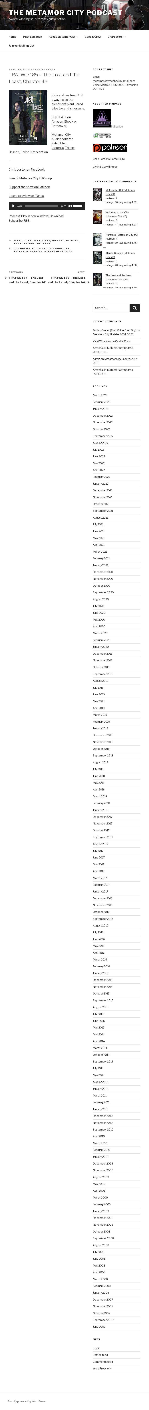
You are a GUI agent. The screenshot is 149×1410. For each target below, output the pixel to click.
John (28, 240)
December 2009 (103, 1163)
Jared (18, 240)
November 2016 (102, 905)
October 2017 (101, 830)
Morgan (72, 240)
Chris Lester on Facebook (27, 169)
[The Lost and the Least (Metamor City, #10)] (99, 280)
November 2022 (103, 422)
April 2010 (99, 1136)
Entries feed (100, 1354)
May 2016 (98, 945)
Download (57, 216)
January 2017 (100, 891)
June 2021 (99, 531)
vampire (36, 251)
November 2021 (102, 497)
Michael (58, 240)
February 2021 (101, 558)
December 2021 (102, 490)
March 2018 (100, 796)
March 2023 (100, 395)
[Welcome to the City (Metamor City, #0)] (99, 217)
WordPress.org (102, 1368)
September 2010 (103, 1129)
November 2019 (102, 660)
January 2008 (101, 1292)
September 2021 (103, 510)
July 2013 (98, 1068)
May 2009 (99, 1183)
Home (12, 36)
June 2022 (99, 456)
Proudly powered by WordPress (27, 1401)
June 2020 (99, 612)
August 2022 (100, 442)
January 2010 (100, 1156)
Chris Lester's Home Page (109, 158)
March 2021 (100, 551)
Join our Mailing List (21, 45)
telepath (21, 251)
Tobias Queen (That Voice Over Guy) (114, 330)
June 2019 (99, 694)
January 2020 (101, 646)
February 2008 (102, 1285)
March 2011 (99, 1095)
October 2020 (101, 585)
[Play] (13, 206)
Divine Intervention (34, 152)
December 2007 (103, 1299)
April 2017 (98, 871)
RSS (26, 220)
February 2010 (101, 1149)
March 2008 (100, 1279)
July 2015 (98, 1013)
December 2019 (102, 653)
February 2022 (101, 476)
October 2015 (101, 993)
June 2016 (99, 939)
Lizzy (46, 240)
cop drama (22, 248)
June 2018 (99, 776)
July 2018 (98, 769)
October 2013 (101, 1054)
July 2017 (98, 850)
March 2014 (100, 1047)
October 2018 (101, 748)
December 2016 (102, 898)
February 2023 (101, 402)
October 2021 (101, 504)
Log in (96, 1348)
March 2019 (100, 714)
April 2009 (99, 1190)
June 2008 (99, 1258)
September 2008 (103, 1238)
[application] (47, 206)
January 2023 (100, 408)
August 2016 (100, 925)
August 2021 (100, 517)
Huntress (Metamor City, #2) (122, 234)
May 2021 (98, 538)
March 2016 (100, 959)
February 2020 (101, 640)
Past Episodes (32, 36)
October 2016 (101, 911)
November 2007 (103, 1306)
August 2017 (100, 844)
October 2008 (101, 1231)
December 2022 (103, 415)
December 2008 (103, 1217)
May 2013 (98, 1075)
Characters (115, 36)
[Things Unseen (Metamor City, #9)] (99, 258)
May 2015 (98, 1027)
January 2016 (100, 973)
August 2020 (101, 599)
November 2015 (102, 986)
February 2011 (101, 1102)
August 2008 (101, 1245)
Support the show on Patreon (29, 187)
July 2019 (98, 687)
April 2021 (98, 544)
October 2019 (101, 667)
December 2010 (103, 1115)
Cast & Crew (93, 36)
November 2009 (103, 1170)
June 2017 (99, 857)
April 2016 (99, 952)
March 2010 (100, 1143)
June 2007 (99, 1326)
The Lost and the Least (32, 243)
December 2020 (103, 572)
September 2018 (103, 755)
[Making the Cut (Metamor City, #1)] (99, 195)
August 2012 (100, 1081)
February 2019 (101, 721)
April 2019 (99, 708)
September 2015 (103, 1000)
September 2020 (103, 592)
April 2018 (99, 789)
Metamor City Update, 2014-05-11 (113, 334)
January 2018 (100, 810)
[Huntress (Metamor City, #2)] (99, 240)
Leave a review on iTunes (26, 195)
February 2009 (102, 1204)
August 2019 (100, 680)
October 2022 (101, 429)
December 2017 (102, 816)
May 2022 (99, 463)
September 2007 (103, 1319)
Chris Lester (45, 69)
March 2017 (100, 878)
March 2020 (100, 633)
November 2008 (103, 1224)
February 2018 (101, 803)
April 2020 (99, 626)
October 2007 (101, 1313)
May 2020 (99, 619)
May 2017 (98, 864)
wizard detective (58, 251)
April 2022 (99, 470)
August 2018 (100, 762)
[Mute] (70, 206)
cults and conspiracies (51, 248)
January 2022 (100, 483)
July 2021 (98, 524)
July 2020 (98, 606)
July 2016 (98, 932)
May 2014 (98, 1034)
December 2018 (102, 735)
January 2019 (100, 728)
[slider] (78, 205)
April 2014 (99, 1041)
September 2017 (103, 837)
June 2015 (99, 1020)
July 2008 (98, 1251)
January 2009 (101, 1211)
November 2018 (102, 742)
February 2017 (101, 884)
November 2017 (102, 823)
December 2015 (102, 979)
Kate (37, 240)
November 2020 (103, 578)
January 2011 (100, 1109)
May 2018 (98, 782)
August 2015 (100, 1007)
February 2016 (101, 966)
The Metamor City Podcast (66, 13)
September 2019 (103, 674)
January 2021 (100, 565)
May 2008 (99, 1265)
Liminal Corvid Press (105, 166)
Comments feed (103, 1361)
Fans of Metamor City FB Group (30, 178)
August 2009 (101, 1177)
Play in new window (34, 216)
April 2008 (99, 1272)
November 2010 (103, 1122)
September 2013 (103, 1061)
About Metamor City (62, 36)
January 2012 (100, 1088)
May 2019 (98, 701)
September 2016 (103, 918)
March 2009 (100, 1197)
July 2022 (98, 449)
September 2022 (103, 436)
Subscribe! (117, 126)
